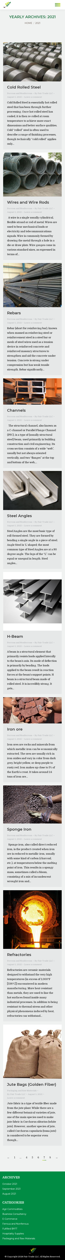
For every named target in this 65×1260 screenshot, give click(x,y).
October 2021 (9, 1184)
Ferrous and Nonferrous (19, 93)
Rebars (14, 313)
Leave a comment (33, 97)
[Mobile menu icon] (57, 4)
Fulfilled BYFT (9, 1228)
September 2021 (11, 1188)
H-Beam (15, 636)
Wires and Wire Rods (28, 202)
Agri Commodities (12, 1209)
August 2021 (9, 1193)
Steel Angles (19, 515)
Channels (16, 410)
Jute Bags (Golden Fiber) (31, 1084)
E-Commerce (9, 1218)
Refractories (19, 954)
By (44, 93)
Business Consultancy (14, 1214)
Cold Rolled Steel (24, 87)
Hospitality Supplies (13, 1233)
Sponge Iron (19, 829)
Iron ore (15, 729)
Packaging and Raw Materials (22, 1090)
